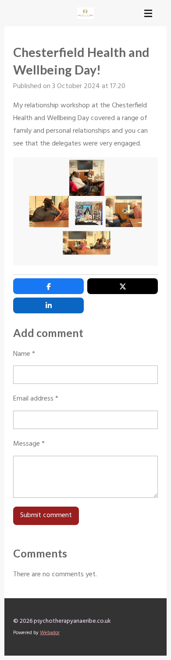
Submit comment (46, 515)
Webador (50, 633)
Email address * (35, 399)
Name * (24, 354)
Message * (29, 444)
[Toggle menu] (148, 13)
